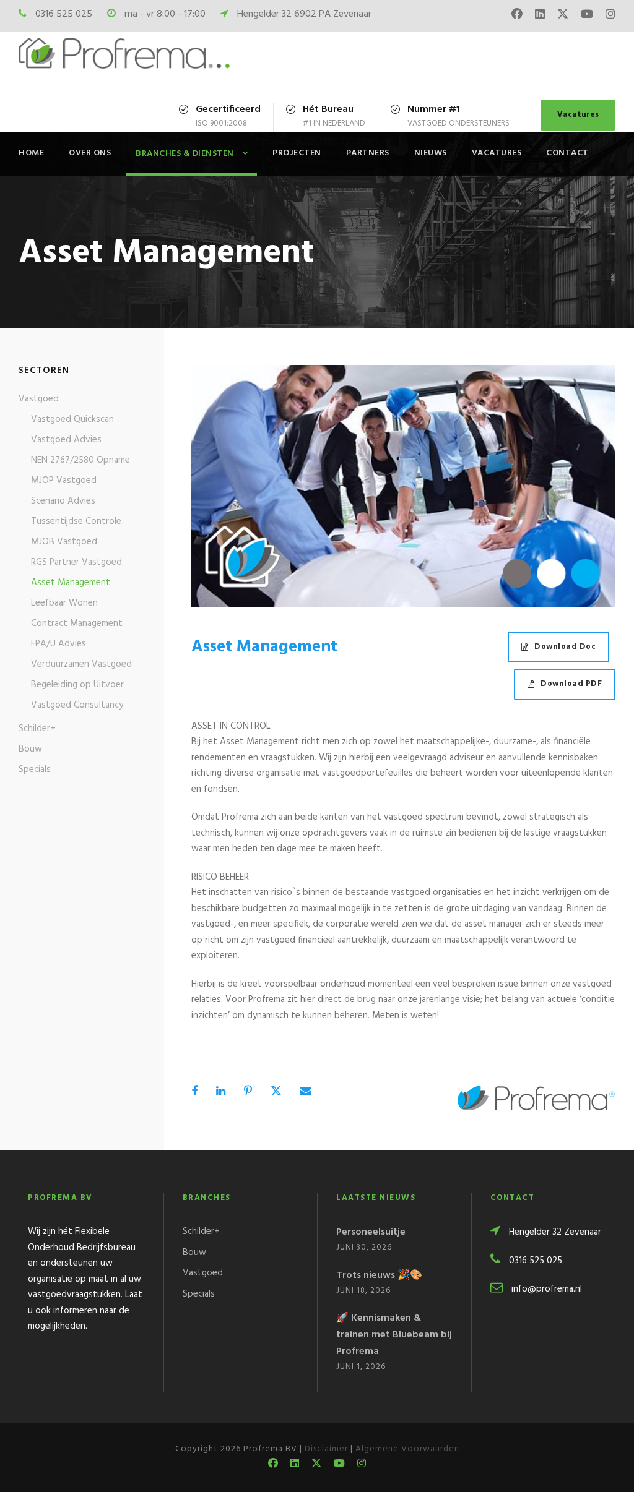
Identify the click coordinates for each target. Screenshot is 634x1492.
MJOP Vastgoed (64, 480)
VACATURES (497, 153)
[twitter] (562, 15)
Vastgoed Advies (66, 439)
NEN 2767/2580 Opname (80, 460)
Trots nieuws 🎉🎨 (379, 1275)
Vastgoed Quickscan (72, 419)
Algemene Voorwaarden (407, 1449)
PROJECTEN (296, 153)
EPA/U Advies (58, 644)
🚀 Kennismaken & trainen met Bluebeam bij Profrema (394, 1335)
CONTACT (567, 153)
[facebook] (517, 15)
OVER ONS (90, 153)
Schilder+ (37, 728)
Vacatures (578, 114)
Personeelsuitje (371, 1232)
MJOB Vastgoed (64, 541)
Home (31, 153)
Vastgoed (39, 399)
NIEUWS (430, 153)
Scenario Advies (63, 501)
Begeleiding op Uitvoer (77, 684)
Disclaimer (326, 1449)
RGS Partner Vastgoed (76, 562)
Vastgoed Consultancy (77, 705)
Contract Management (77, 623)
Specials (35, 769)
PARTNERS (367, 153)
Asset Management (70, 582)
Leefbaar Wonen (64, 603)
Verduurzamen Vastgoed (81, 664)
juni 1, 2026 (361, 1366)
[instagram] (610, 15)
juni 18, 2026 (363, 1290)
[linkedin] (540, 15)
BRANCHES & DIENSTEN (185, 154)
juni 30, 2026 (364, 1247)
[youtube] (587, 15)
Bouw (30, 749)
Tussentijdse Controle (76, 521)
